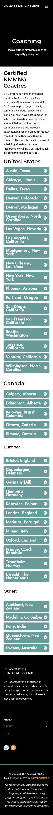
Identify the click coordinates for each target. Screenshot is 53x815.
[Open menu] (46, 6)
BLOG (7, 733)
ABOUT (8, 726)
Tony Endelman (40, 777)
